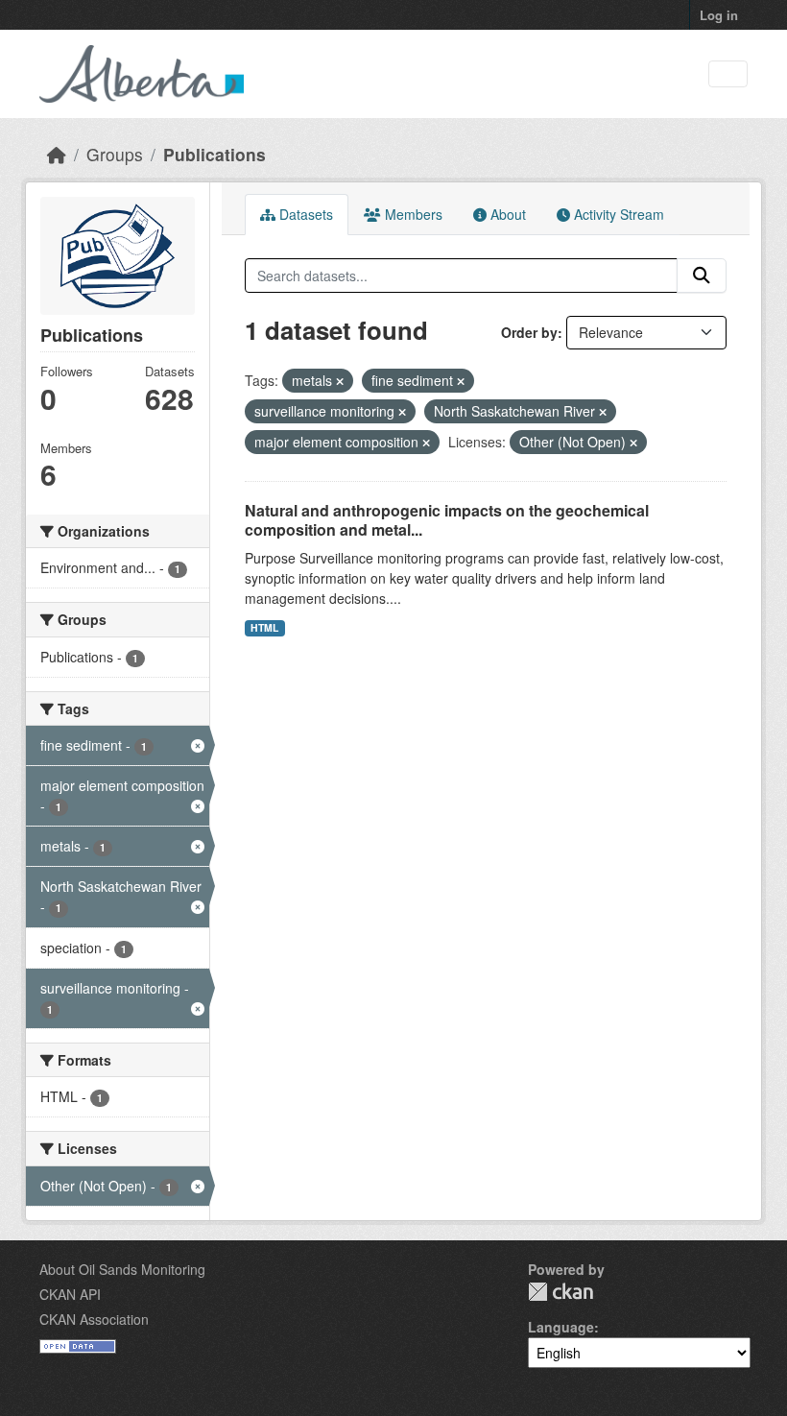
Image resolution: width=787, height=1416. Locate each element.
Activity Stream (617, 214)
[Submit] (702, 275)
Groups (114, 154)
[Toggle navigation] (728, 74)
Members (411, 214)
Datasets (304, 214)
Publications (214, 154)
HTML (264, 627)
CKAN (560, 1292)
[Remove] (340, 381)
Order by (529, 332)
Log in (719, 15)
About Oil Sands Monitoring (122, 1269)
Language (561, 1326)
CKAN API (70, 1294)
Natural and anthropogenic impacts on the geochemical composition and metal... (447, 520)
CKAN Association (94, 1319)
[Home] (56, 154)
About (506, 214)
